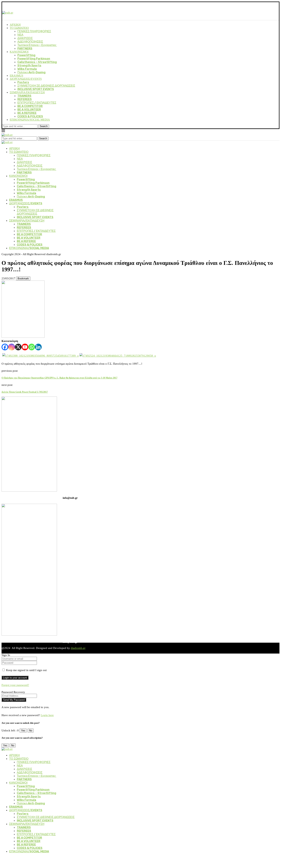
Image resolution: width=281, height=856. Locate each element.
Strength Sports (29, 65)
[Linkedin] (38, 347)
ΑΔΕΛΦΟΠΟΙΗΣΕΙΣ (30, 41)
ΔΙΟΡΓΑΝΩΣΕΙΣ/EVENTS (26, 78)
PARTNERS (24, 48)
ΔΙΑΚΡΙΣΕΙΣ (25, 38)
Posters (23, 82)
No (30, 730)
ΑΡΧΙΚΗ (15, 24)
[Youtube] (25, 347)
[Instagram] (11, 347)
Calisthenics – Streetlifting (37, 62)
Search (44, 126)
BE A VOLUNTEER (29, 109)
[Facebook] (5, 347)
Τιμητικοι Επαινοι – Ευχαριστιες (37, 45)
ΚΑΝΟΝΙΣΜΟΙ (19, 51)
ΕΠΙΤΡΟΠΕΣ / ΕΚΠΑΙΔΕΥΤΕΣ (36, 102)
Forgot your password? (15, 685)
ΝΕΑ (20, 34)
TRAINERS (24, 96)
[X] (18, 347)
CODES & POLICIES (30, 116)
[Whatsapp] (31, 347)
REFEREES (24, 99)
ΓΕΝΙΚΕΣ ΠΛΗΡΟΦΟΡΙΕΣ (34, 31)
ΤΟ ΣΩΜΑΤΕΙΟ (19, 27)
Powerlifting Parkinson (33, 58)
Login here (47, 715)
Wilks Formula (27, 69)
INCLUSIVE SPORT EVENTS (35, 89)
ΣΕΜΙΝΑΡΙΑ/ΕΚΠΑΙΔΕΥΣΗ (27, 92)
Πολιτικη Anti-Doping (31, 72)
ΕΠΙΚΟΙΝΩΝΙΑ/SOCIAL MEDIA (30, 119)
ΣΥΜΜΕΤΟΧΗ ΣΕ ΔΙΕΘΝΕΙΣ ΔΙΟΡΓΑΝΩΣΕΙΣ (46, 85)
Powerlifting (26, 55)
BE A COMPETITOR (30, 106)
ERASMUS (16, 75)
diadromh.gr (78, 648)
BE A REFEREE (27, 113)
